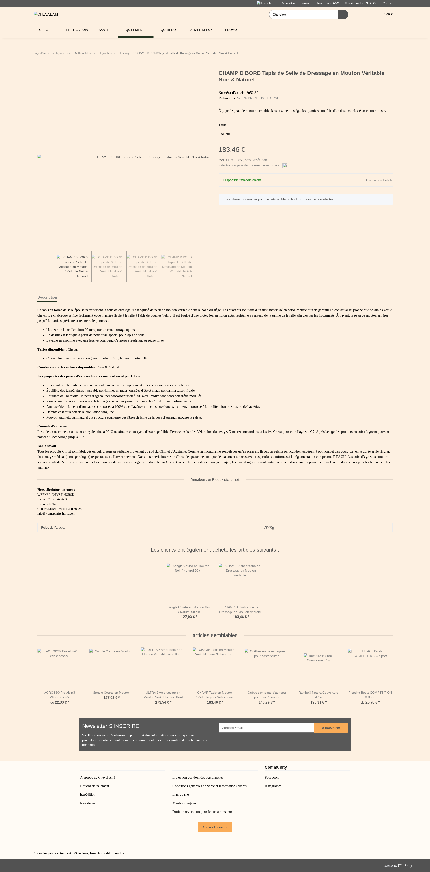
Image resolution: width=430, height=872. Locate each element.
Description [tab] (47, 297)
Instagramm (273, 786)
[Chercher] (343, 14)
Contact (388, 3)
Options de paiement (94, 786)
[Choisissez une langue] (266, 3)
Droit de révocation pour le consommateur (202, 812)
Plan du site (180, 794)
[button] (360, 14)
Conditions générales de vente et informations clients (209, 786)
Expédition (259, 160)
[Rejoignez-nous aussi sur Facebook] (38, 843)
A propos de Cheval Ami (97, 777)
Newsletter (87, 803)
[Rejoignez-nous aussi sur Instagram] (49, 843)
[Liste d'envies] (369, 14)
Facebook (272, 777)
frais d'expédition (102, 853)
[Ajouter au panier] (41, 67)
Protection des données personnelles (197, 777)
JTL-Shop (405, 866)
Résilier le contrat (215, 827)
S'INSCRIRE (331, 728)
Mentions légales (184, 803)
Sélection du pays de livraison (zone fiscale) (250, 165)
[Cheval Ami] (46, 14)
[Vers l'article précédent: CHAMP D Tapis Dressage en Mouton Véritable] (382, 53)
